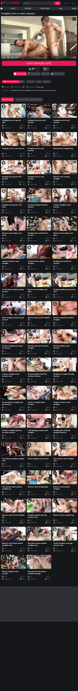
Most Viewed (45, 8)
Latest (13, 8)
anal (38, 81)
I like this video (30, 69)
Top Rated (27, 8)
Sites (60, 8)
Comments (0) (59, 74)
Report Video (35, 74)
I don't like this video (33, 69)
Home (1, 8)
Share (47, 74)
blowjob (46, 81)
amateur (30, 81)
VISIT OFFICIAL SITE (39, 63)
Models (74, 8)
